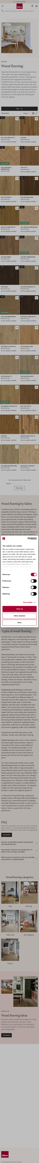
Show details (28, 602)
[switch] (34, 581)
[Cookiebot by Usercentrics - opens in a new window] (28, 538)
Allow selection (19, 616)
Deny (19, 622)
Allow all (19, 609)
